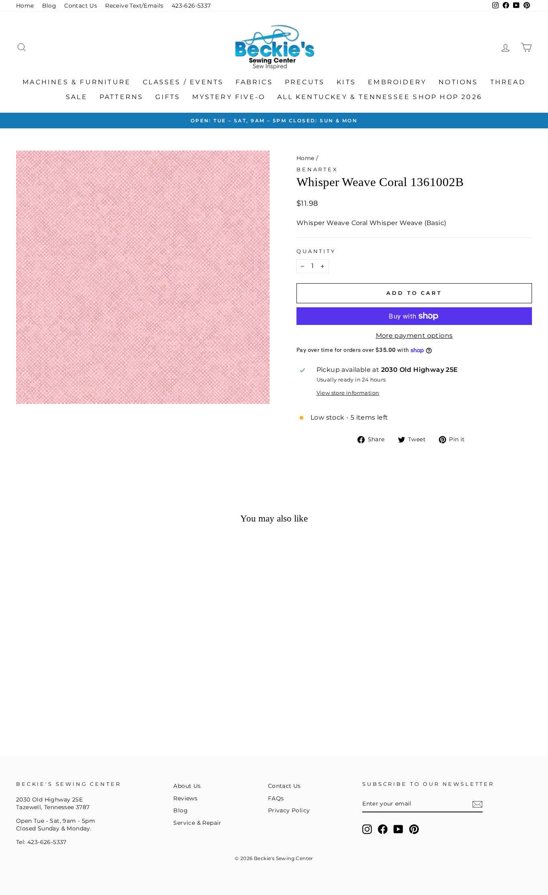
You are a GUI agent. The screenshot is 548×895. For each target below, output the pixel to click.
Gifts (167, 97)
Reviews (185, 798)
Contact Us (80, 5)
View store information (348, 393)
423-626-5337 (191, 5)
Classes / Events (183, 82)
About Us (187, 786)
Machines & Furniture (76, 82)
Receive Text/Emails (134, 5)
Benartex (317, 169)
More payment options (414, 335)
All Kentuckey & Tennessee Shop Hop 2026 (379, 97)
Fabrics (253, 82)
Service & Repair (197, 823)
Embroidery (397, 82)
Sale (76, 97)
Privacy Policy (289, 810)
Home (25, 5)
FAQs (276, 798)
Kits (346, 82)
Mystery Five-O (228, 97)
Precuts (305, 82)
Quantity (316, 251)
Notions (458, 82)
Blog (49, 5)
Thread (508, 82)
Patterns (121, 97)
